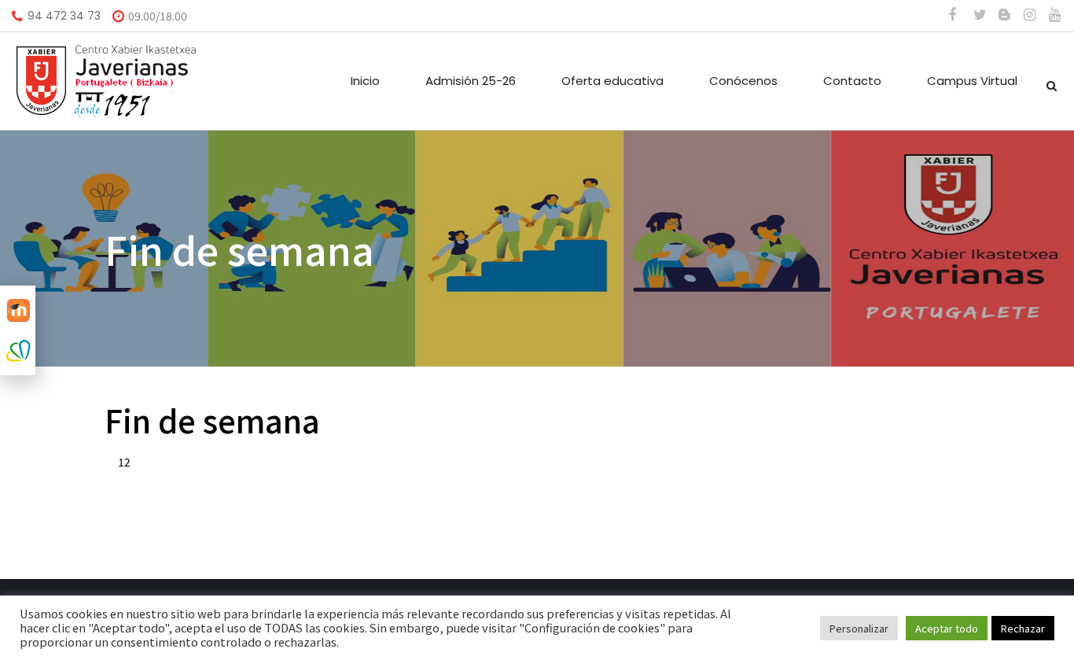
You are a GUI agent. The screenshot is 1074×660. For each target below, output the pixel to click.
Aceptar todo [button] (946, 628)
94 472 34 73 (64, 16)
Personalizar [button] (858, 628)
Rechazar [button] (1023, 628)
